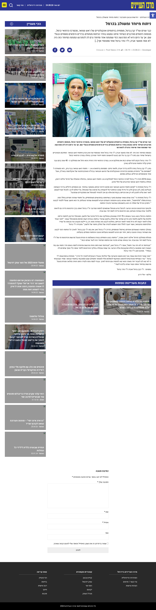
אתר (106, 533)
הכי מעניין (43, 577)
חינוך (45, 589)
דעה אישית (42, 585)
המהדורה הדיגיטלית (129, 577)
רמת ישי (89, 585)
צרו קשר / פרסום (130, 581)
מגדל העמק (87, 593)
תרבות (44, 593)
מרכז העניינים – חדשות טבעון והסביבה (135, 17)
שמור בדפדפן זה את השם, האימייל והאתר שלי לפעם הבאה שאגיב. (79, 543)
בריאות (44, 581)
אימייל (105, 522)
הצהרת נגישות (131, 585)
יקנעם (89, 589)
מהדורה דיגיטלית (34, 5)
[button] (153, 15)
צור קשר (20, 5)
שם (106, 512)
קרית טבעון (87, 577)
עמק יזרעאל (87, 581)
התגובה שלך (102, 482)
